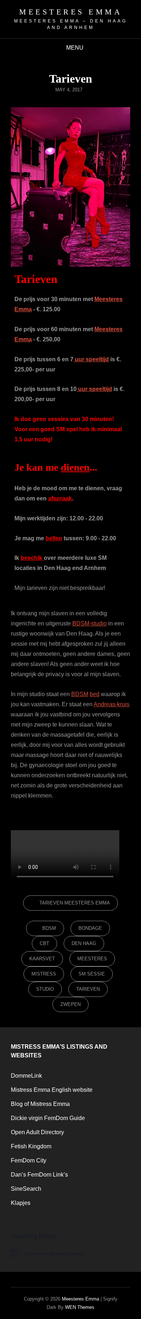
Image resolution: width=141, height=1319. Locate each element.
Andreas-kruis (111, 704)
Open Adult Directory (37, 1132)
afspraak (60, 498)
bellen (54, 538)
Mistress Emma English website (52, 1090)
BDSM (79, 694)
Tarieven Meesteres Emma (74, 903)
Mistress (43, 974)
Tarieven (88, 989)
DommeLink (26, 1076)
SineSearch (26, 1189)
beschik (32, 558)
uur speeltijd (91, 359)
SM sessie (91, 974)
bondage (90, 928)
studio (45, 989)
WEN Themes (79, 1307)
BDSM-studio (89, 623)
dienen (75, 467)
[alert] (70, 1253)
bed (94, 694)
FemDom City (28, 1160)
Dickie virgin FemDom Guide (48, 1118)
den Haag (84, 943)
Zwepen (70, 1004)
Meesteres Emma (70, 12)
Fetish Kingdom (31, 1146)
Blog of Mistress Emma (40, 1104)
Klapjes (20, 1203)
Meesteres (92, 958)
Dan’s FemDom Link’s (39, 1175)
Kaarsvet (42, 958)
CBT (44, 943)
